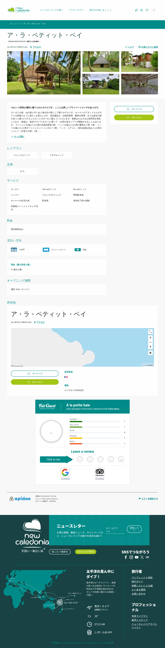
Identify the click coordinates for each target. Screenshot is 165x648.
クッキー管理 (107, 643)
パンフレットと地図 (142, 577)
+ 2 (139, 84)
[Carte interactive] (141, 10)
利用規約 (56, 643)
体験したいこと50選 (142, 586)
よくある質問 (139, 590)
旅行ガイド (137, 581)
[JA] (153, 10)
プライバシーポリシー (71, 643)
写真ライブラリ (140, 616)
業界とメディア (140, 620)
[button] (136, 10)
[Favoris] (147, 10)
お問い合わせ (139, 594)
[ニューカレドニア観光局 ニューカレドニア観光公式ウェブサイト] (18, 10)
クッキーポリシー (91, 643)
